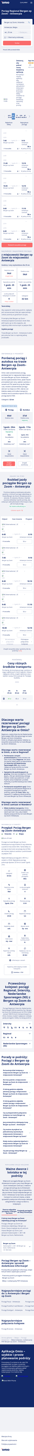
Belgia (16, 1338)
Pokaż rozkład (9, 301)
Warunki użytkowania (9, 1440)
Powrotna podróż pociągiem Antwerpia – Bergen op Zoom (17, 1277)
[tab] (9, 123)
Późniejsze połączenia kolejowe (24, 642)
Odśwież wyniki (16, 510)
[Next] (29, 116)
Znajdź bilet (9, 276)
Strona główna (7, 1338)
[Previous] (3, 691)
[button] (10, 32)
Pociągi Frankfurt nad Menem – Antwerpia (17, 1306)
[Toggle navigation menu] (31, 3)
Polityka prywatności (9, 1444)
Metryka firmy (7, 1436)
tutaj (20, 651)
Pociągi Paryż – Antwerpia (11, 1302)
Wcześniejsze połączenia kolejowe (10, 642)
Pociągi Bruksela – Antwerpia (12, 1329)
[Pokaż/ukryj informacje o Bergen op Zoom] (30, 1246)
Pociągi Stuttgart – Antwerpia (12, 1310)
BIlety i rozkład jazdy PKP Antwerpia (15, 1281)
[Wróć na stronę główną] (5, 3)
